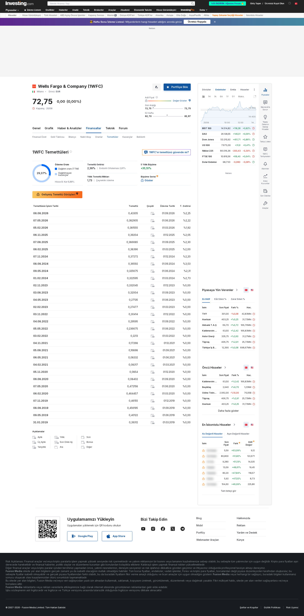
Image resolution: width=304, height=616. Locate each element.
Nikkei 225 (207, 150)
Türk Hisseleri (50, 15)
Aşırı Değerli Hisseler (238, 433)
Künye (240, 539)
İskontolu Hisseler (254, 15)
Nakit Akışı (85, 137)
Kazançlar (127, 137)
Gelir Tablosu (57, 137)
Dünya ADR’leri (127, 15)
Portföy (200, 532)
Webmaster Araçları (207, 539)
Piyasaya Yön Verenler (217, 290)
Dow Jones (208, 139)
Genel (36, 128)
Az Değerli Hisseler (212, 433)
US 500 (206, 145)
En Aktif (206, 299)
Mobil (199, 525)
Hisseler (12, 15)
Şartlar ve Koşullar (249, 607)
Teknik (110, 128)
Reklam (241, 525)
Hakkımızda (243, 518)
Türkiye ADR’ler (145, 15)
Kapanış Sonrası (96, 15)
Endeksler (220, 89)
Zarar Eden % (238, 299)
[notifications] (290, 3)
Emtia (233, 89)
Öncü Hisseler (212, 367)
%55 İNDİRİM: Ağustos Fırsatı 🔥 (227, 3)
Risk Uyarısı (292, 607)
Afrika (206, 15)
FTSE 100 (207, 156)
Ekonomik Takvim (143, 10)
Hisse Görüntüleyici (166, 10)
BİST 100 (206, 128)
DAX (204, 134)
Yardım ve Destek (247, 532)
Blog (199, 518)
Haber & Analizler (70, 128)
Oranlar (99, 137)
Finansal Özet (39, 137)
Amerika (159, 15)
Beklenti (141, 137)
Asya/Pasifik (195, 15)
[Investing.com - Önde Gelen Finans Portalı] (19, 3)
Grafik (49, 128)
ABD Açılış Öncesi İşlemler (72, 15)
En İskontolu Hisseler (216, 424)
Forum (123, 128)
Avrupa (169, 15)
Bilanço (72, 137)
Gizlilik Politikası (272, 607)
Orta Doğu (181, 15)
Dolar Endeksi (209, 162)
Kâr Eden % (220, 299)
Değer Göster (180, 100)
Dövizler (206, 89)
